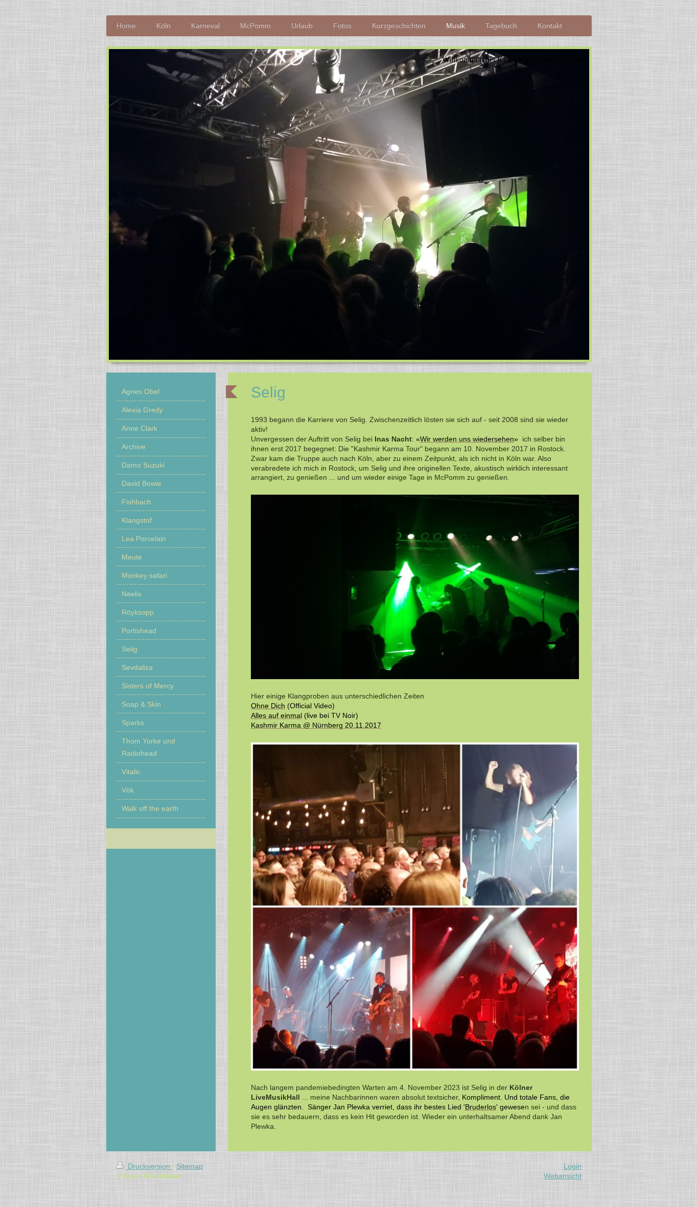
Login (572, 1166)
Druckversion (149, 1166)
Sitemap (189, 1166)
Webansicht (562, 1176)
